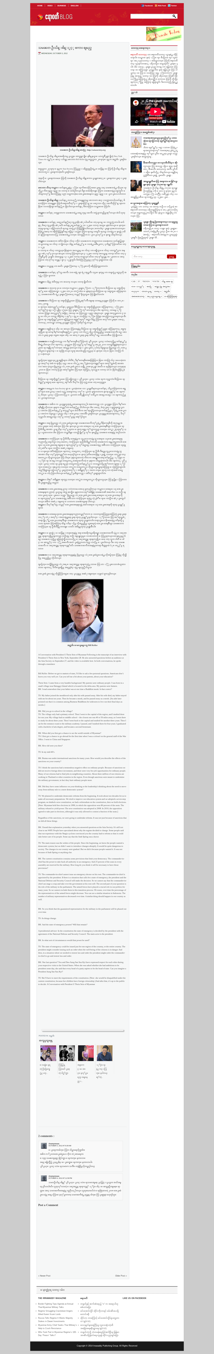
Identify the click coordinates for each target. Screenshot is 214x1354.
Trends (146, 281)
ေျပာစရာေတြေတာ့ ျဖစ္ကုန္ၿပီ (144, 203)
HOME (39, 6)
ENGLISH (74, 6)
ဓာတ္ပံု (149, 286)
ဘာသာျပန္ (146, 291)
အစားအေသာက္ (137, 296)
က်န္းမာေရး (167, 281)
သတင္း (157, 291)
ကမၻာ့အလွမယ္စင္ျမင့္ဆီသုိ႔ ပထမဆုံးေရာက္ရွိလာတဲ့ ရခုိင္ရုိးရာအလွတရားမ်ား (161, 141)
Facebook (149, 6)
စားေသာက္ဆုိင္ (137, 286)
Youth (155, 281)
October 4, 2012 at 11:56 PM (60, 1178)
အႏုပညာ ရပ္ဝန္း (154, 296)
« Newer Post (44, 1276)
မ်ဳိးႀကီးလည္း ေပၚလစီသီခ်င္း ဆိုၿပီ (161, 162)
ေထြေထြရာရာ (170, 296)
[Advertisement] (82, 80)
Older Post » (121, 1276)
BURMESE (61, 6)
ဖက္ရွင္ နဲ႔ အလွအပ (162, 286)
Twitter (174, 6)
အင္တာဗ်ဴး (51, 1036)
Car (133, 281)
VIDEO (50, 6)
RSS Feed (162, 6)
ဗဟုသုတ (135, 291)
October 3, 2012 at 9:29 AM (60, 1146)
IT (139, 281)
